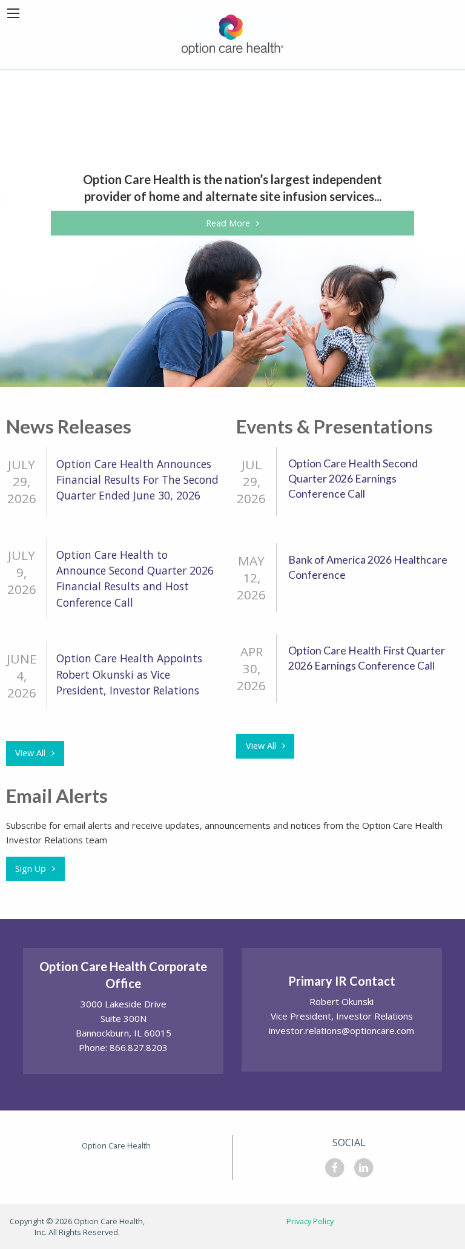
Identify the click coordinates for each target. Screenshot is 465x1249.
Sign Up (30, 868)
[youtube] (363, 1170)
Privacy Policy (310, 1221)
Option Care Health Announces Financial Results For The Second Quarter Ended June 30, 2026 (137, 479)
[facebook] (334, 1170)
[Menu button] (13, 13)
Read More (228, 223)
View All (30, 753)
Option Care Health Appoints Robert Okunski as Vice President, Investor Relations (129, 674)
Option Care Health (116, 1145)
